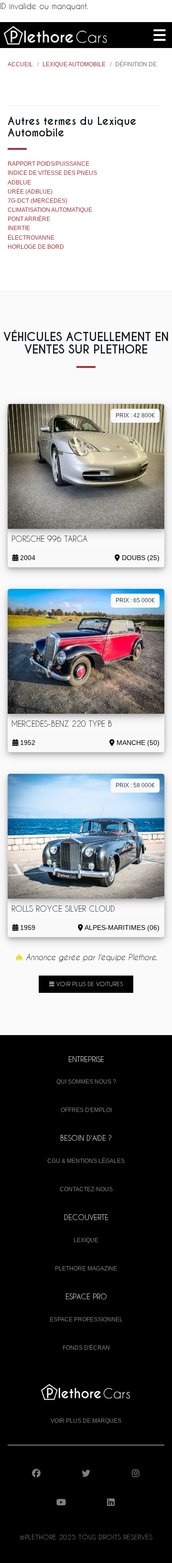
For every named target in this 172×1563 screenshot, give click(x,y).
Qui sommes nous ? (86, 1081)
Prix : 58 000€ (135, 785)
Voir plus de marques (86, 1420)
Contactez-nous (86, 1189)
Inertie (19, 228)
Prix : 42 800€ (135, 415)
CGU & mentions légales (86, 1161)
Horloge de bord (36, 247)
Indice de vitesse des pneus (52, 173)
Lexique (86, 1240)
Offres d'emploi (86, 1110)
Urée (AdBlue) (30, 191)
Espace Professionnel (86, 1319)
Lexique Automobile (74, 64)
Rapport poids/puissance (48, 163)
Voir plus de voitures (88, 983)
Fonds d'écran (86, 1347)
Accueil (20, 64)
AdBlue (19, 182)
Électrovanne (31, 237)
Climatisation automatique (50, 210)
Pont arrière (29, 219)
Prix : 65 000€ (135, 600)
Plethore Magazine (86, 1268)
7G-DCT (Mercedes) (37, 200)
